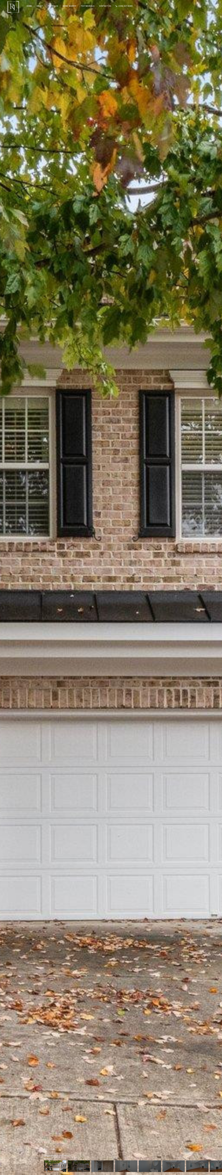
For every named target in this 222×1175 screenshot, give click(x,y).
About (40, 6)
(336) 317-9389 (125, 6)
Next (52, 1149)
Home (29, 6)
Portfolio (53, 6)
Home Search (69, 6)
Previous (45, 1149)
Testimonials (87, 6)
